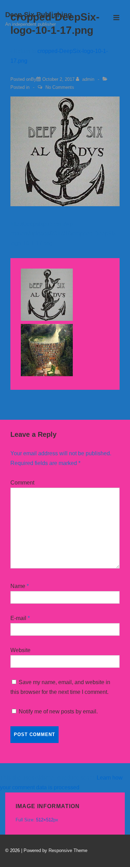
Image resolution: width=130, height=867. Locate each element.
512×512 (44, 819)
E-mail (18, 618)
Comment (22, 483)
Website (20, 650)
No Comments (59, 87)
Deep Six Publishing (38, 14)
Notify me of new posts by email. (58, 711)
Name (17, 586)
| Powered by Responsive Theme (54, 850)
